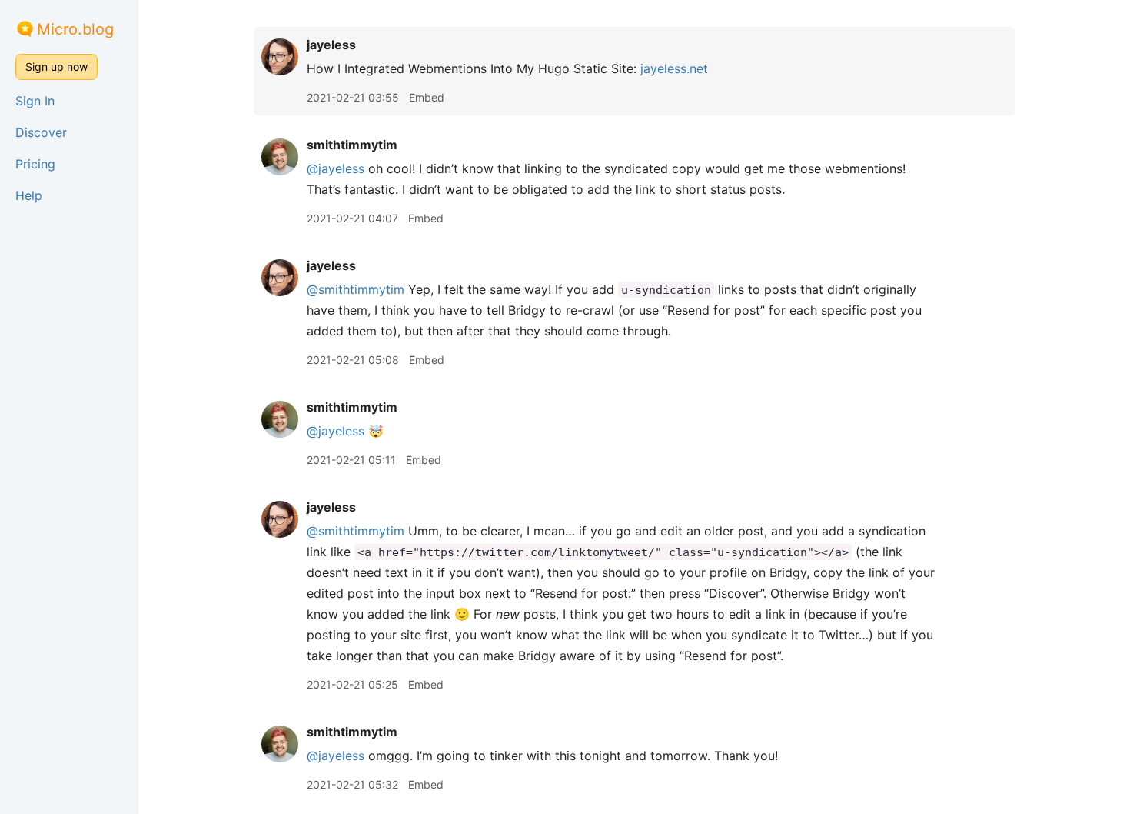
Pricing (35, 164)
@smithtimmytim (355, 289)
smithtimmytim (352, 144)
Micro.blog (75, 29)
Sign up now (56, 66)
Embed (426, 97)
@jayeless (335, 168)
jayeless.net (674, 68)
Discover (41, 132)
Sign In (35, 100)
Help (28, 195)
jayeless (331, 44)
